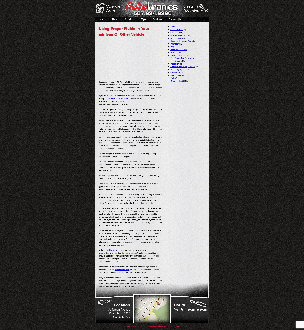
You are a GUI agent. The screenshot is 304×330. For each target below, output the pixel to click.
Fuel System (175, 61)
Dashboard (175, 43)
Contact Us (175, 19)
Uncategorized (176, 80)
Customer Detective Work (181, 41)
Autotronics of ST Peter (117, 98)
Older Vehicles (176, 75)
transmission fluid (122, 269)
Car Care (174, 32)
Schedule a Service (195, 10)
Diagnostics (175, 46)
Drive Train (175, 52)
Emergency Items (177, 55)
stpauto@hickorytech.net (156, 326)
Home (101, 19)
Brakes (173, 26)
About (115, 19)
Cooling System (177, 38)
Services (130, 19)
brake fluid (114, 250)
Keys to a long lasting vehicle (182, 66)
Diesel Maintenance (178, 49)
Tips (143, 19)
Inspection (174, 63)
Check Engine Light (178, 35)
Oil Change (175, 72)
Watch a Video (109, 8)
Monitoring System (178, 69)
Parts (172, 78)
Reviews (157, 19)
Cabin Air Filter (176, 29)
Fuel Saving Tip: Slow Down (182, 58)
